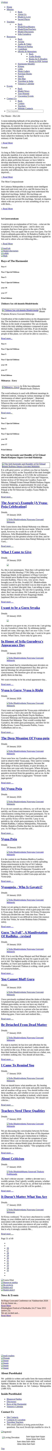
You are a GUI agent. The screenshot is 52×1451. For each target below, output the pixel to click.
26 (8, 1248)
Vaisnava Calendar (15, 1406)
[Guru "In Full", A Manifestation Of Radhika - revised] (26, 951)
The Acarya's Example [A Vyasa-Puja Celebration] (24, 504)
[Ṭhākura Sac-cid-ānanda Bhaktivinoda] (20, 310)
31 (8, 1260)
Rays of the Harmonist (16, 1404)
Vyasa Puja (9, 839)
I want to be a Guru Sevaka (20, 607)
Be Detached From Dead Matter (24, 1024)
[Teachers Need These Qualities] (26, 1126)
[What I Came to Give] (8, 565)
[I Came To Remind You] (26, 1081)
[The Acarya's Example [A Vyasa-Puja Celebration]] (26, 522)
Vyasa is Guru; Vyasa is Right (22, 690)
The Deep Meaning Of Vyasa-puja (25, 738)
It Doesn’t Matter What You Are (24, 1196)
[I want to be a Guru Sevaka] (8, 621)
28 (8, 1253)
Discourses (11, 1401)
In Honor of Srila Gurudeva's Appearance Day (22, 643)
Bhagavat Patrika (14, 1399)
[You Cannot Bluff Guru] (26, 994)
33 (8, 1265)
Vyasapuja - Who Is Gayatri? (21, 887)
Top (3, 1448)
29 (8, 1255)
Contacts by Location (16, 1420)
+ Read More (7, 143)
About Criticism (12, 1158)
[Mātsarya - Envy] (10, 387)
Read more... (6, 338)
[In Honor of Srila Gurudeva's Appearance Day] (26, 660)
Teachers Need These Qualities (23, 1111)
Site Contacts (12, 1417)
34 (8, 1268)
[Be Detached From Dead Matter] (26, 1040)
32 (8, 1263)
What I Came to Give (16, 552)
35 (8, 1270)
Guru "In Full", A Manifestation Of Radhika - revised (24, 934)
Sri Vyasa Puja (11, 788)
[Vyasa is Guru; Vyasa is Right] (26, 705)
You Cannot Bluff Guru (17, 979)
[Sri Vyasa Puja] (26, 804)
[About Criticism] (26, 1174)
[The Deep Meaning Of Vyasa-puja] (26, 753)
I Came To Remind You (17, 1065)
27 (8, 1250)
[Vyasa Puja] (26, 854)
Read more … (7, 546)
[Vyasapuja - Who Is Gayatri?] (26, 902)
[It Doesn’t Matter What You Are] (26, 1212)
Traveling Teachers (15, 1422)
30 (8, 1258)
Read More (6, 1305)
